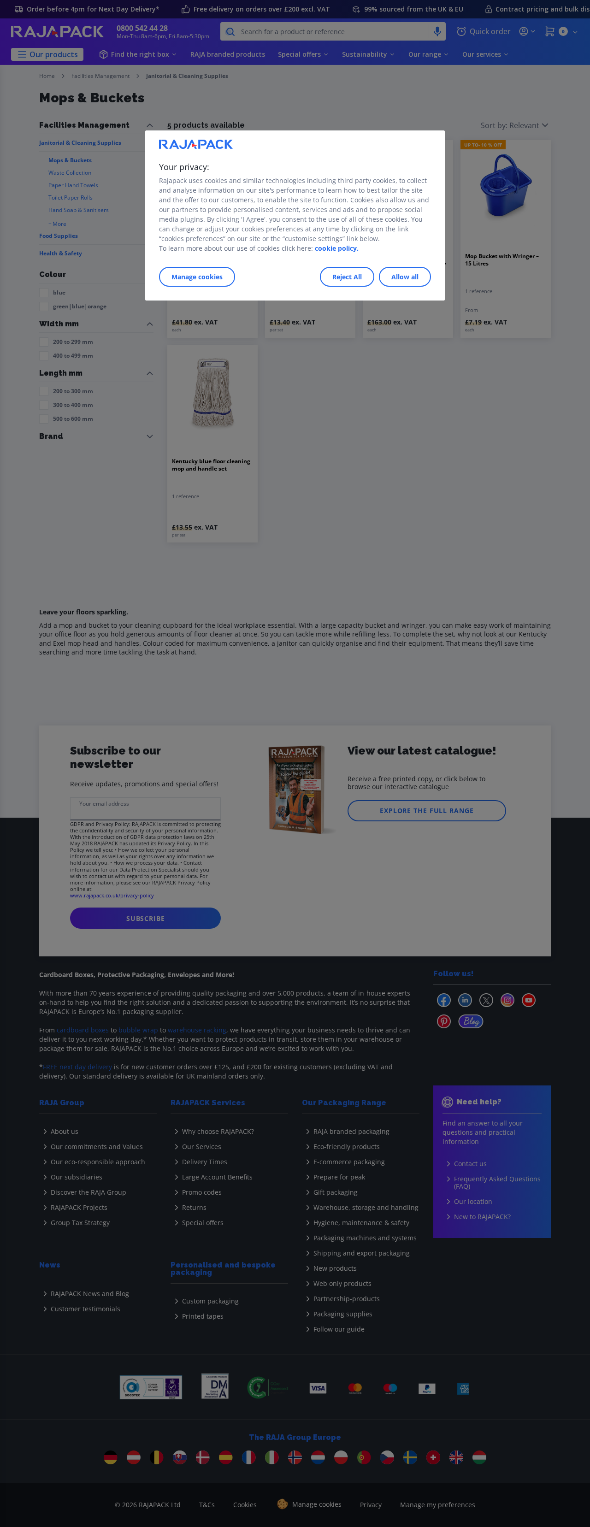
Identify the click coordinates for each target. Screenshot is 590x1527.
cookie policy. (337, 248)
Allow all (405, 276)
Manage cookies (197, 276)
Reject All (347, 276)
